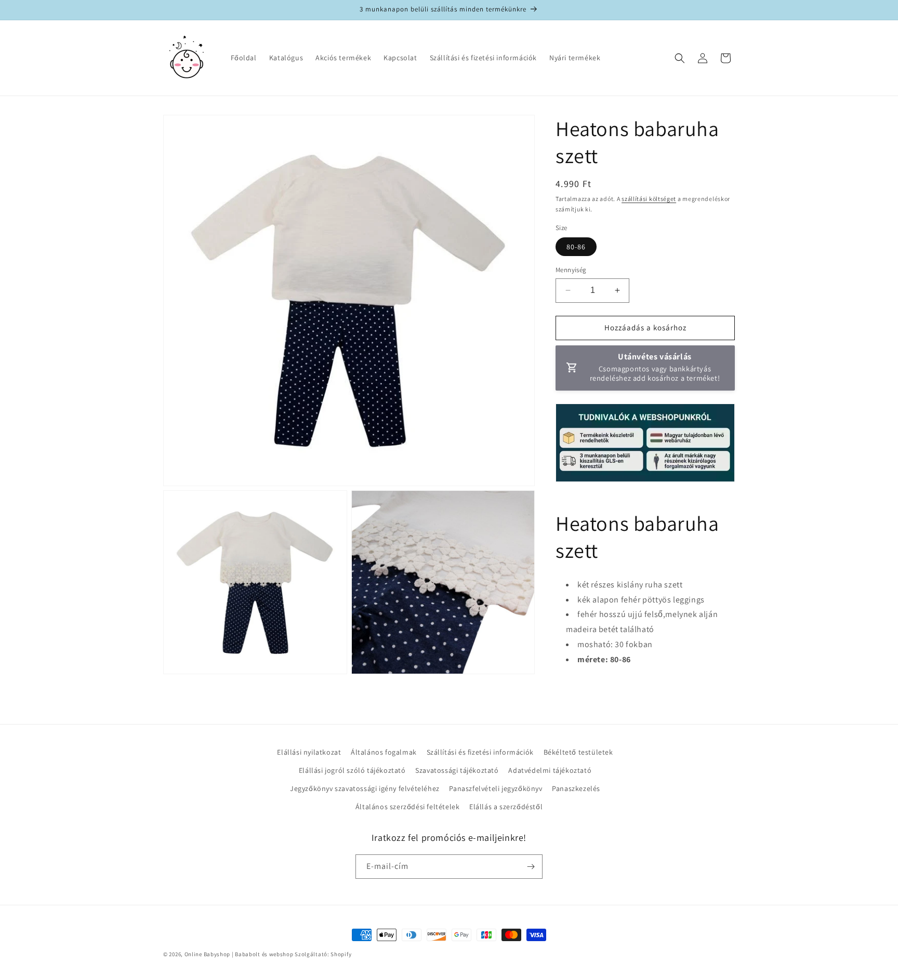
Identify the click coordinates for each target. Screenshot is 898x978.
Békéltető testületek (578, 752)
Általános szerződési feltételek (407, 806)
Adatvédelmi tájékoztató (549, 770)
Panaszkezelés (576, 788)
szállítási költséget (649, 199)
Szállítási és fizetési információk (480, 752)
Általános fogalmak (384, 752)
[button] (679, 58)
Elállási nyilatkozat (309, 752)
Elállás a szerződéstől (506, 806)
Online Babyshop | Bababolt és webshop (239, 954)
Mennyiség (571, 269)
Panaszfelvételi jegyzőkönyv (495, 788)
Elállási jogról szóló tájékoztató (352, 770)
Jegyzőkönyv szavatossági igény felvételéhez (365, 788)
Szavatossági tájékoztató (456, 770)
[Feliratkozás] (530, 866)
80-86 (576, 246)
